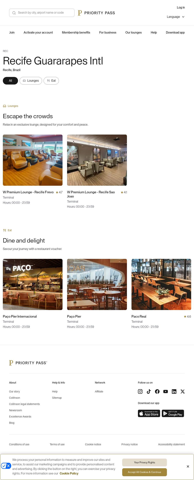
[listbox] (176, 17)
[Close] (188, 466)
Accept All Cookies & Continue (144, 472)
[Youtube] (165, 391)
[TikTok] (148, 391)
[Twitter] (182, 391)
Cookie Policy (69, 473)
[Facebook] (157, 391)
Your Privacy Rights (144, 462)
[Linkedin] (174, 391)
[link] (149, 413)
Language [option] (173, 16)
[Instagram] (140, 391)
